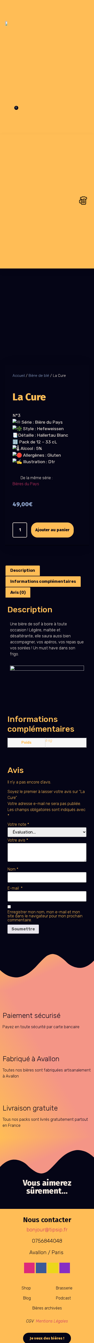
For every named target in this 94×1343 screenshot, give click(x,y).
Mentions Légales (52, 1321)
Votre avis (18, 840)
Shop (26, 1288)
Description (22, 570)
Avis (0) (18, 592)
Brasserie (64, 1288)
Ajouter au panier (52, 529)
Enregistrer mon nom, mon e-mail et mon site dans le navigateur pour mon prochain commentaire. (45, 916)
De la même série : (37, 477)
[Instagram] (29, 1268)
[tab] (22, 570)
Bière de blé (39, 375)
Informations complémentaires (43, 581)
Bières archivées (47, 1308)
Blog (27, 1298)
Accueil (19, 375)
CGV (30, 1321)
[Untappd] (53, 1268)
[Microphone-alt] (64, 1268)
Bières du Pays (26, 483)
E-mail (15, 888)
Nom (13, 869)
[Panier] (14, 111)
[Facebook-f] (41, 1268)
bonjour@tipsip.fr (47, 1230)
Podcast (63, 1298)
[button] (50, 23)
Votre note (18, 825)
